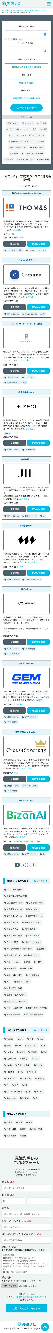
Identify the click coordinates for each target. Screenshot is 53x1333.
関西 (22, 841)
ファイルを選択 (9, 1285)
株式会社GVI (26, 589)
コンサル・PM (38, 141)
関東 (16, 772)
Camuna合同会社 (26, 260)
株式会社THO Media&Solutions (26, 193)
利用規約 (18, 1297)
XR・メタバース (37, 147)
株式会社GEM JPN (26, 663)
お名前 (5, 1194)
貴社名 (5, 1181)
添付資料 (6, 1277)
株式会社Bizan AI (26, 800)
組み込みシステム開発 (18, 141)
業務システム (12, 123)
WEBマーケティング (18, 147)
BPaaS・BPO (43, 159)
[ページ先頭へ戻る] (45, 1326)
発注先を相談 (38, 243)
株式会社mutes (27, 525)
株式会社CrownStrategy (26, 732)
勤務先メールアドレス (14, 1220)
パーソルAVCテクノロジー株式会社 (26, 323)
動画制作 (14, 153)
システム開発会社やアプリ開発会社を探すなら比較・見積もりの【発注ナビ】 (25, 10)
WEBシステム (27, 123)
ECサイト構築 (30, 129)
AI (22, 153)
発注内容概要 (9, 1246)
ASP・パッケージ (36, 135)
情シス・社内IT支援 (34, 153)
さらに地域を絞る (15, 39)
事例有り (7, 433)
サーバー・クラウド (17, 135)
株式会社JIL (26, 459)
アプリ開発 (41, 123)
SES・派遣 (8, 159)
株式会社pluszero (26, 392)
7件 (13, 234)
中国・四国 (30, 841)
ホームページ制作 (13, 129)
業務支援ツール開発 (25, 159)
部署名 (5, 1207)
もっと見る (17, 229)
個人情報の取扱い (34, 1297)
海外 (22, 237)
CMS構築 (43, 129)
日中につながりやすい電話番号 (19, 1233)
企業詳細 (14, 243)
